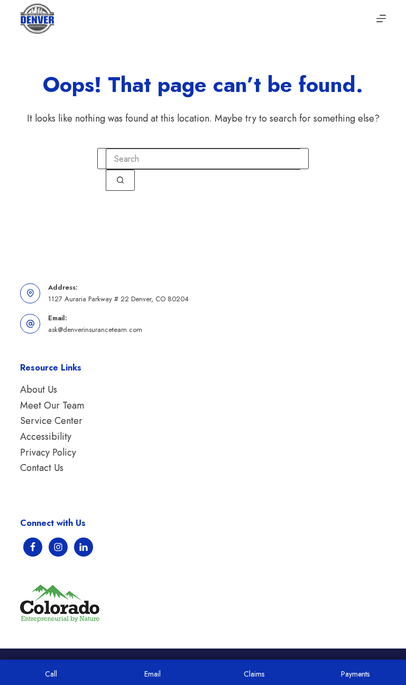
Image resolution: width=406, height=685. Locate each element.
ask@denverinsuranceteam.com (95, 330)
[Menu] (381, 18)
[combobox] (203, 159)
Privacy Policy (48, 452)
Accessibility (45, 436)
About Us (38, 389)
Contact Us (41, 468)
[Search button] (120, 180)
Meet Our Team (52, 405)
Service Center (51, 421)
